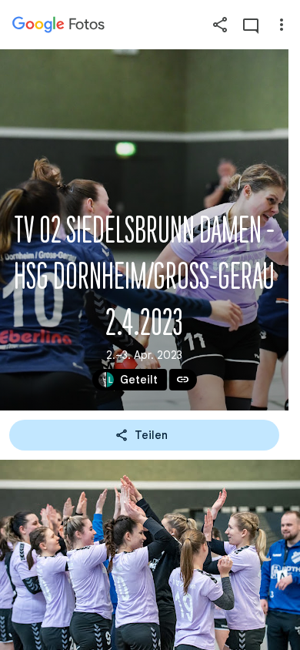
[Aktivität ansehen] (250, 24)
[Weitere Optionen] (281, 24)
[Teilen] (220, 24)
